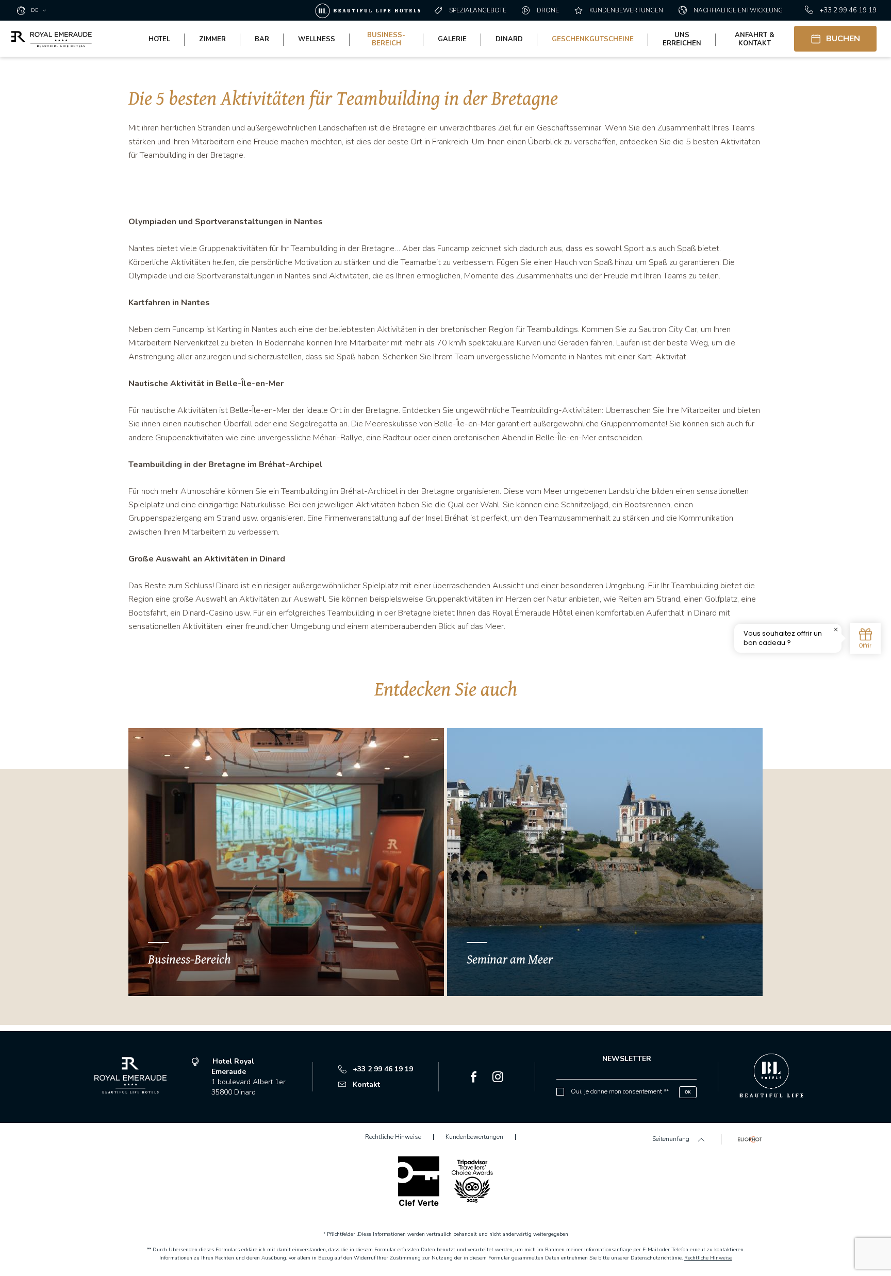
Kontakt (366, 1084)
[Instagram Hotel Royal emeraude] (498, 1078)
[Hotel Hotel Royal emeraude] (51, 39)
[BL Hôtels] (370, 10)
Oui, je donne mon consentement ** (620, 1091)
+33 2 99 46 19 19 (848, 10)
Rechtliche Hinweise (708, 1258)
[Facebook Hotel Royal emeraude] (473, 1078)
